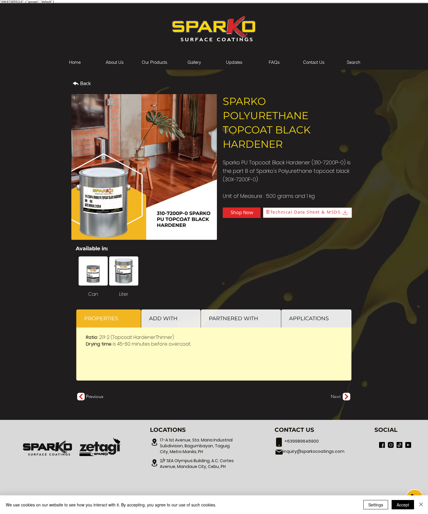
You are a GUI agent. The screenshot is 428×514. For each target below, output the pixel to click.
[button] (154, 62)
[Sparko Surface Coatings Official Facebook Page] (382, 445)
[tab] (108, 318)
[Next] (346, 396)
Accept (403, 505)
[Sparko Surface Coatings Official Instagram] (391, 445)
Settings (375, 505)
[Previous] (81, 396)
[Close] (421, 504)
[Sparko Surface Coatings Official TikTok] (399, 445)
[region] (48, 448)
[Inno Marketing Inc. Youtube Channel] (408, 445)
